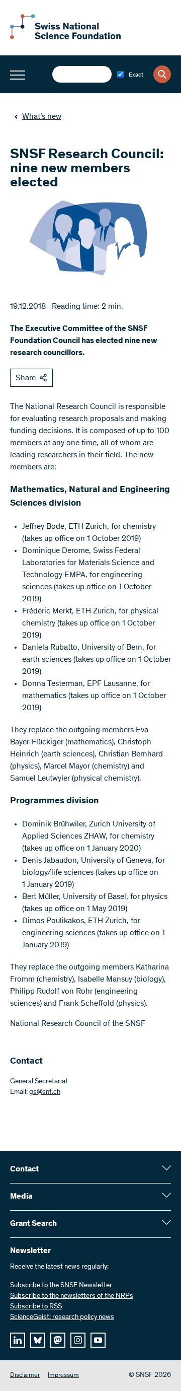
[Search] (162, 74)
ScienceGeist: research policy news (62, 1317)
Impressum (63, 1375)
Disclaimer (25, 1375)
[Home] (65, 37)
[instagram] (77, 1340)
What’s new (41, 117)
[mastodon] (57, 1340)
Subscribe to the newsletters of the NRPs (71, 1296)
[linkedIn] (17, 1340)
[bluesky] (37, 1340)
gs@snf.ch (44, 1092)
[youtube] (98, 1340)
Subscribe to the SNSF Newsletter (61, 1285)
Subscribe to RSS (36, 1306)
